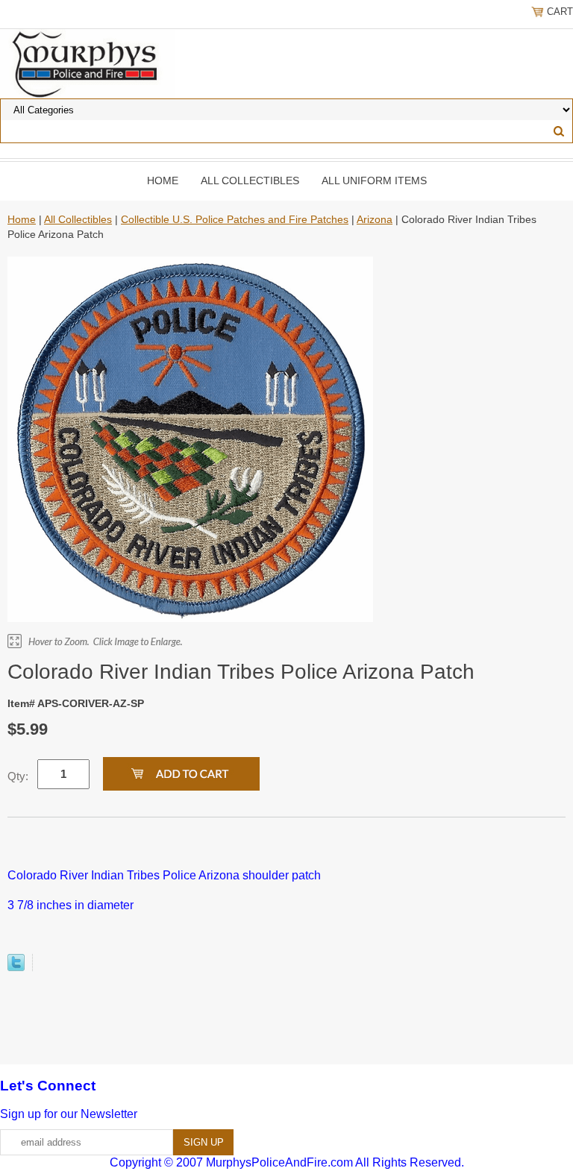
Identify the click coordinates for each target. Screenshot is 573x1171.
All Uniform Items (374, 180)
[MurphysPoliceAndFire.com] (87, 63)
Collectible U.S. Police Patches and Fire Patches (234, 219)
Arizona (374, 219)
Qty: (17, 776)
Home (162, 180)
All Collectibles (250, 180)
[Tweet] (16, 967)
